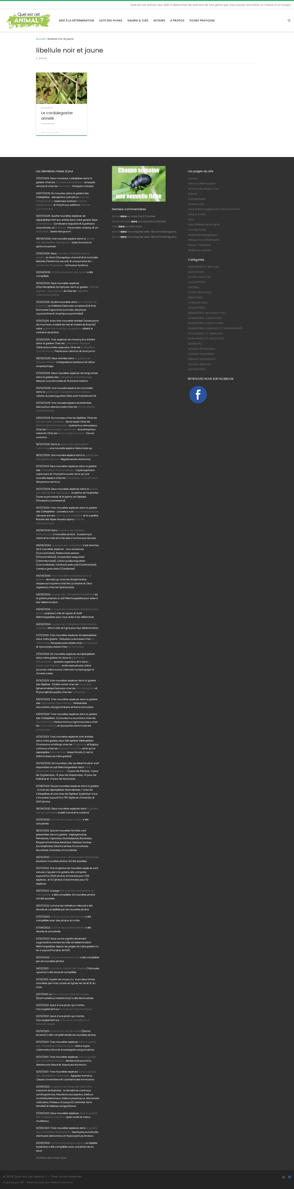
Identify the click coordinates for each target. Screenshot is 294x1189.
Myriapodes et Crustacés (206, 338)
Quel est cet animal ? (31, 1176)
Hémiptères (195, 297)
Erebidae (60, 227)
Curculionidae (44, 722)
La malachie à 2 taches (141, 216)
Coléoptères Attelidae (77, 343)
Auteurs (192, 193)
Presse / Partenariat (199, 245)
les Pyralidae (90, 643)
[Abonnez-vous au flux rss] (283, 1177)
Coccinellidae (48, 725)
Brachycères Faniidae (71, 433)
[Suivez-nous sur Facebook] (289, 1177)
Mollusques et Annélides (205, 333)
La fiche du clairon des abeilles (68, 968)
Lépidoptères (197, 307)
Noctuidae (42, 231)
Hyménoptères (198, 302)
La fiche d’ (68, 1143)
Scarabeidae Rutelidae (69, 182)
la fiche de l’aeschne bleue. (76, 1009)
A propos (193, 178)
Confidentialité (196, 199)
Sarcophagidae (85, 688)
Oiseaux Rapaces (199, 364)
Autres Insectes (199, 277)
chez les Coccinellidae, (69, 515)
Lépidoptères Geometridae (56, 703)
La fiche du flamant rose (65, 957)
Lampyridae (43, 729)
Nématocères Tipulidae (49, 421)
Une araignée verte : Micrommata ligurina (151, 231)
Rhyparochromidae (69, 748)
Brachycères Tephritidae (61, 429)
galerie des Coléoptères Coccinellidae (68, 392)
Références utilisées (200, 250)
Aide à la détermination (202, 183)
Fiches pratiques (200, 292)
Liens (191, 219)
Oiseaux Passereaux (202, 359)
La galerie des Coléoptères (66, 545)
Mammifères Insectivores (206, 323)
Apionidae (64, 186)
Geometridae (43, 223)
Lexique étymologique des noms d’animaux (214, 209)
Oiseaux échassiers (201, 349)
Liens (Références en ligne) (204, 224)
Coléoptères (197, 282)
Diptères (194, 287)
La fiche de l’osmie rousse (65, 1031)
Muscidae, (85, 684)
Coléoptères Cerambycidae (75, 377)
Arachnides (196, 272)
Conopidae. (78, 692)
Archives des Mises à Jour (203, 188)
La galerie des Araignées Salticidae (71, 1086)
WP (22, 1182)
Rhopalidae (79, 744)
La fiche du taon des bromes (67, 916)
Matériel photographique (202, 235)
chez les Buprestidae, (86, 511)
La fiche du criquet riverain (66, 819)
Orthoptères (197, 369)
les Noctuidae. (76, 646)
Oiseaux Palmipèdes (201, 354)
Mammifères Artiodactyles (207, 313)
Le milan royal (133, 226)
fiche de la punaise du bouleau (70, 994)
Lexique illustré (196, 214)
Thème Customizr (61, 1182)
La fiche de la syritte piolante (68, 927)
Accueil (40, 39)
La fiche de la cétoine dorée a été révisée (74, 857)
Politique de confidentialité (203, 240)
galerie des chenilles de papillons (62, 328)
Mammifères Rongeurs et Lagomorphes (215, 328)
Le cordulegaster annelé (57, 115)
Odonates (195, 343)
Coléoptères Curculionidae (82, 478)
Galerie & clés (196, 204)
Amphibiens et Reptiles (203, 266)
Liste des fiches (197, 229)
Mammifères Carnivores (205, 318)
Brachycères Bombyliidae (51, 425)
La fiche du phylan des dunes (68, 272)
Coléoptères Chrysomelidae (57, 470)
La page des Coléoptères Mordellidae (72, 594)
